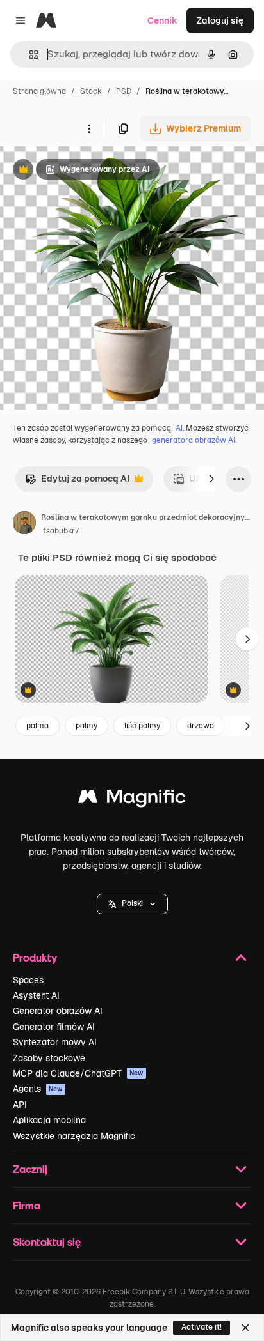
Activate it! (201, 1327)
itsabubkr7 (60, 531)
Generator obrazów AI (58, 1010)
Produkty (35, 957)
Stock (91, 91)
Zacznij (30, 1169)
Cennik (162, 20)
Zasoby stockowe (49, 1058)
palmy (86, 726)
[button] (132, 904)
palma (37, 726)
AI (179, 428)
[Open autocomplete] (28, 54)
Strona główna (39, 91)
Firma (26, 1205)
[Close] (245, 1327)
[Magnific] (132, 799)
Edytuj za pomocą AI (77, 482)
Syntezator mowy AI (55, 1042)
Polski (132, 903)
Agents (38, 1088)
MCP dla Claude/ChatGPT (78, 1073)
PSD (123, 91)
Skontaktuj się (47, 1241)
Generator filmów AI (54, 1026)
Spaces (28, 980)
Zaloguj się (220, 20)
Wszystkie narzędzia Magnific (74, 1136)
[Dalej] (211, 479)
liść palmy (142, 726)
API (20, 1104)
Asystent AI (36, 995)
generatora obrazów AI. (194, 440)
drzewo (200, 726)
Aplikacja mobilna (49, 1120)
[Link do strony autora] (24, 524)
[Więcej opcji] (89, 128)
